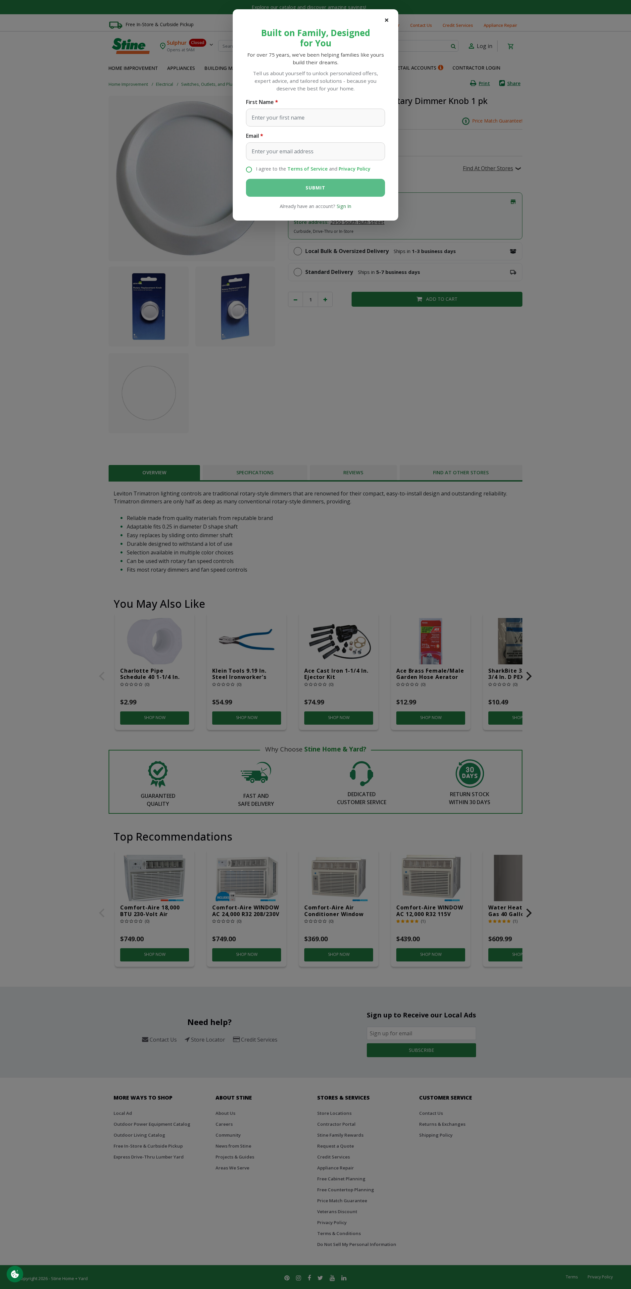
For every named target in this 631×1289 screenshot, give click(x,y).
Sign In (344, 206)
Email (252, 135)
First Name (260, 102)
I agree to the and (313, 169)
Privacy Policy (354, 169)
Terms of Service (307, 169)
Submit (315, 187)
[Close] (386, 20)
